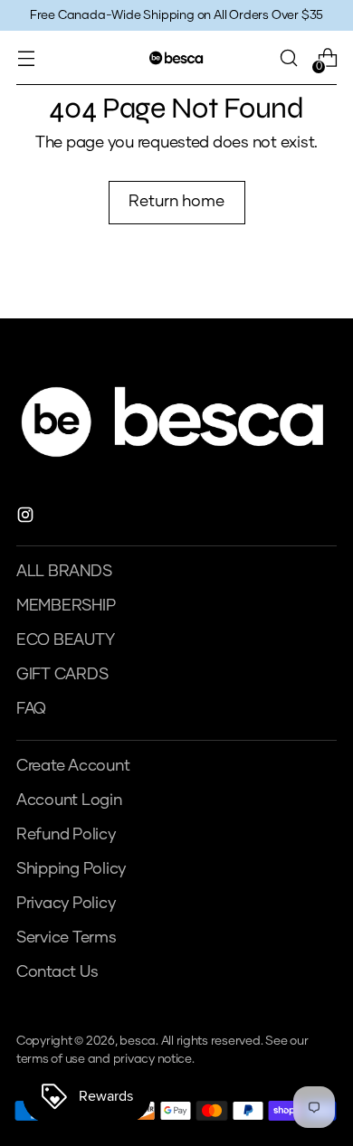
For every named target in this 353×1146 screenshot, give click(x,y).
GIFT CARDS (62, 675)
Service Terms (66, 938)
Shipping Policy (71, 869)
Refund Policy (66, 835)
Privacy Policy (65, 903)
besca (137, 1041)
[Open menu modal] (25, 58)
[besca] (176, 57)
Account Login (69, 800)
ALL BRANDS (63, 572)
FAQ (31, 709)
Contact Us (57, 972)
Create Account (72, 766)
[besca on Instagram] (27, 519)
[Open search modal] (288, 58)
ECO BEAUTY (65, 640)
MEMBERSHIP (65, 606)
